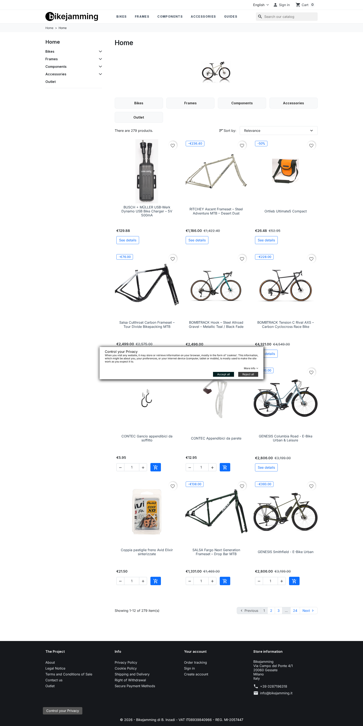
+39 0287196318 (273, 686)
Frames (142, 16)
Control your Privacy (62, 711)
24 (295, 610)
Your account (195, 651)
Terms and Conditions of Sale (68, 674)
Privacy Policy (126, 662)
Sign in (189, 668)
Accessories (203, 16)
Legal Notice (55, 668)
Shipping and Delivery (132, 674)
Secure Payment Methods (135, 686)
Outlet (50, 82)
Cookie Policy (126, 668)
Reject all (248, 374)
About (50, 662)
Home (52, 42)
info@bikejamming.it (276, 693)
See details (127, 240)
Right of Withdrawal (130, 680)
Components (170, 16)
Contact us (53, 680)
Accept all (223, 374)
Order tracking (195, 662)
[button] (281, 5)
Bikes (121, 16)
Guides (230, 16)
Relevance (279, 130)
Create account (196, 674)
